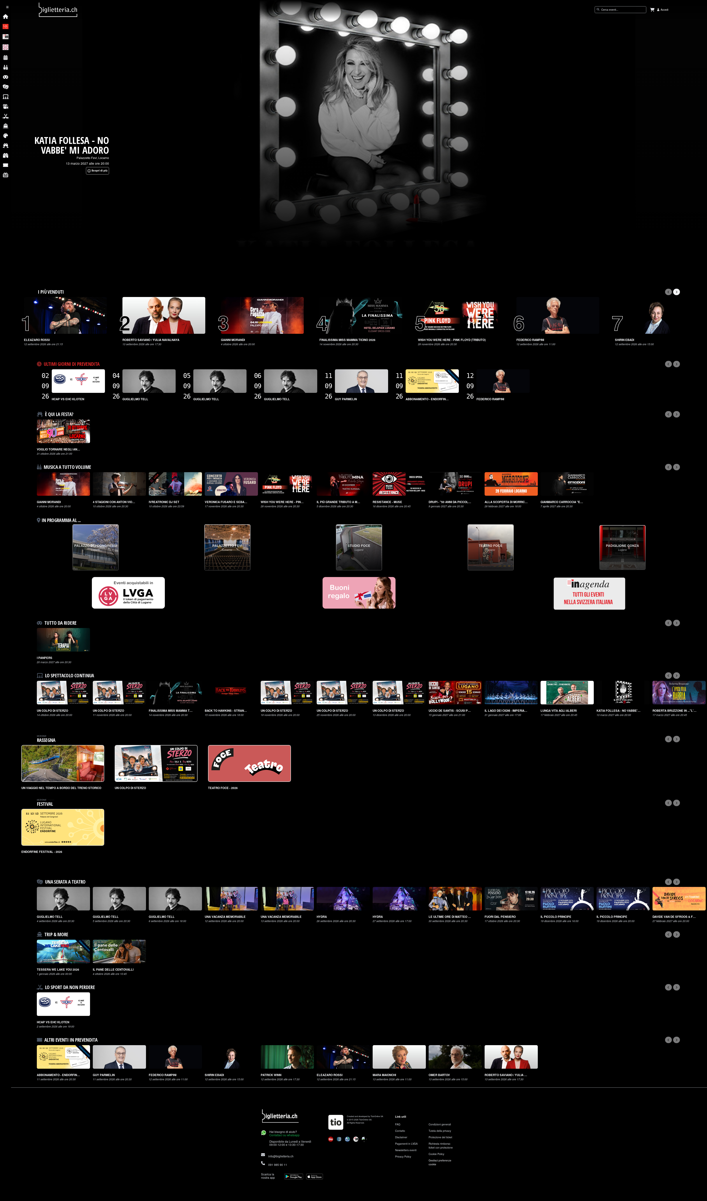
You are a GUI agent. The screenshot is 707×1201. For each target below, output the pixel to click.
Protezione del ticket (440, 1137)
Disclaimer (401, 1137)
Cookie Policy (436, 1154)
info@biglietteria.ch (280, 1156)
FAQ (397, 1124)
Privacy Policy (403, 1156)
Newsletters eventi (405, 1150)
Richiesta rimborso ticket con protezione (441, 1145)
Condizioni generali (440, 1124)
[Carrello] (652, 10)
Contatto (400, 1131)
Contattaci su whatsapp (284, 1135)
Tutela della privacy (440, 1131)
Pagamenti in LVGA (406, 1143)
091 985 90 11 (277, 1165)
